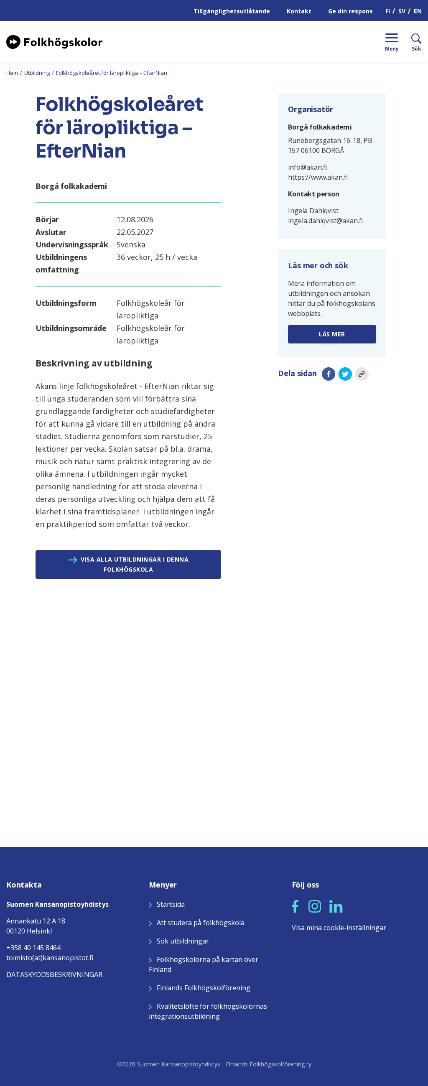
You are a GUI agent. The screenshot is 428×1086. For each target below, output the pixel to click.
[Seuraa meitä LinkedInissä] (336, 905)
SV (401, 11)
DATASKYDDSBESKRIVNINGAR (54, 974)
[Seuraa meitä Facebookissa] (295, 905)
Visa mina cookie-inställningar (339, 927)
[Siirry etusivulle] (54, 41)
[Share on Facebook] (328, 374)
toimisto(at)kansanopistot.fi (49, 957)
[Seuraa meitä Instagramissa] (314, 905)
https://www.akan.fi (318, 177)
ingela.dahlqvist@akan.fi (325, 220)
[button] (295, 906)
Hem (12, 72)
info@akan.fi (307, 167)
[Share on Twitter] (345, 374)
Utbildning (37, 72)
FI (387, 11)
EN (418, 11)
